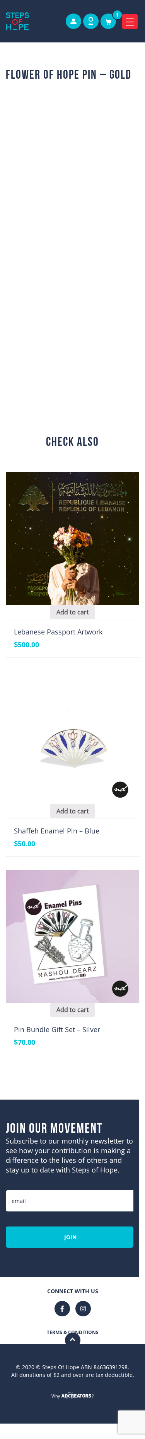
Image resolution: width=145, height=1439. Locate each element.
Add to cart (82, 357)
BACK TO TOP (72, 1384)
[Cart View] (108, 21)
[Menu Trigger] (130, 21)
